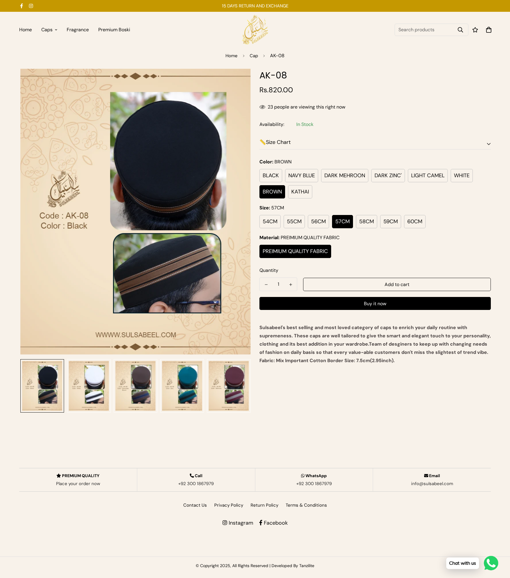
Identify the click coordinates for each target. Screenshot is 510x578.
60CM (414, 221)
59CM (390, 221)
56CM (318, 221)
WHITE (462, 175)
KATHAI (300, 191)
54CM (270, 221)
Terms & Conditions (306, 505)
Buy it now (375, 304)
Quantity (268, 270)
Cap (254, 56)
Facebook (275, 522)
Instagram (240, 522)
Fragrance (78, 30)
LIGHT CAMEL (427, 175)
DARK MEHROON (344, 175)
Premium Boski (114, 30)
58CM (366, 221)
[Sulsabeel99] (255, 29)
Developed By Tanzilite (293, 565)
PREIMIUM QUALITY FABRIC (295, 251)
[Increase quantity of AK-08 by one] (290, 284)
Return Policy (264, 505)
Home (25, 30)
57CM (342, 221)
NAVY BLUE (301, 175)
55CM (294, 221)
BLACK (271, 175)
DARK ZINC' (388, 175)
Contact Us (195, 505)
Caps (47, 30)
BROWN (272, 191)
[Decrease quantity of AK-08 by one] (266, 284)
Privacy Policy (228, 505)
